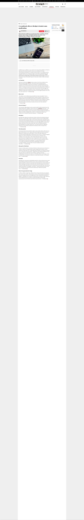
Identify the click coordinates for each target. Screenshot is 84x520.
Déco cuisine (21, 6)
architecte (40, 108)
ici (33, 91)
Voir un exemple (62, 27)
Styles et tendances (23, 23)
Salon (26, 6)
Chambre (31, 6)
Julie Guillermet (23, 30)
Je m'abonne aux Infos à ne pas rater (28, 60)
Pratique (57, 6)
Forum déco (62, 6)
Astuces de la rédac (55, 28)
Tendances (51, 6)
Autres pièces (44, 6)
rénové (29, 82)
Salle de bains (37, 6)
